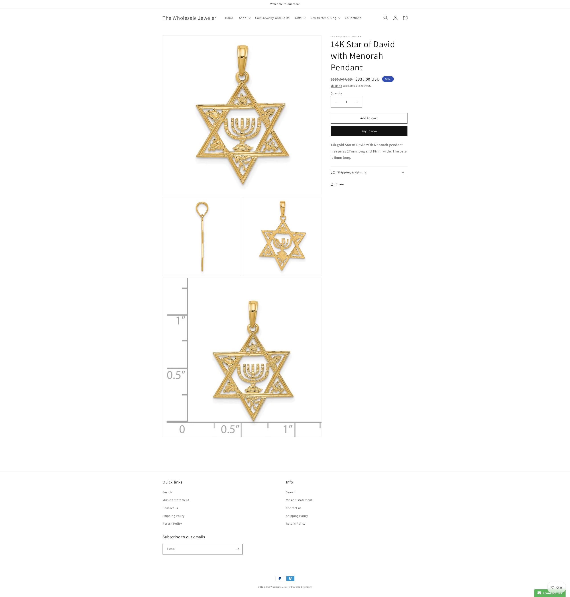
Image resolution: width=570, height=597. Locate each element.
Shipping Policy (174, 516)
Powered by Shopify (302, 586)
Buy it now (369, 131)
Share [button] (340, 184)
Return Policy (172, 524)
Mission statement (176, 500)
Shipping (336, 85)
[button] (244, 17)
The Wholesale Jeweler (278, 586)
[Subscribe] (237, 549)
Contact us (170, 508)
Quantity (336, 93)
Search (167, 492)
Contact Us (551, 593)
